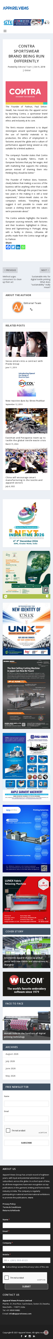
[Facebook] (8, 247)
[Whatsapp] (23, 247)
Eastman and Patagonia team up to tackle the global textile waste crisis (26, 439)
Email (6, 1111)
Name (6, 1096)
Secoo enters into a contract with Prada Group (24, 362)
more (30, 1197)
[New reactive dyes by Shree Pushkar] (26, 383)
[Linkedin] (18, 247)
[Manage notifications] (46, 1332)
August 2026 (12, 1054)
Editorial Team (25, 66)
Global (27, 70)
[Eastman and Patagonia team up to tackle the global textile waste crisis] (26, 420)
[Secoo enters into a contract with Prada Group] (26, 344)
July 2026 (10, 1061)
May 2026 (10, 1075)
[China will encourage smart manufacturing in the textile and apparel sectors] (26, 460)
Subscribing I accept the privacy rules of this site (27, 1267)
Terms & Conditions (12, 1207)
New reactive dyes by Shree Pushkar (25, 400)
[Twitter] (13, 247)
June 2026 (10, 1068)
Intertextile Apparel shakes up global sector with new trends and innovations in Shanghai (26, 961)
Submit (26, 1286)
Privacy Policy (9, 1204)
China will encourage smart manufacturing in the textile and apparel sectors (24, 480)
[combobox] (6, 1260)
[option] (26, 951)
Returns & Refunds (11, 1210)
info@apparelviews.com (20, 1313)
